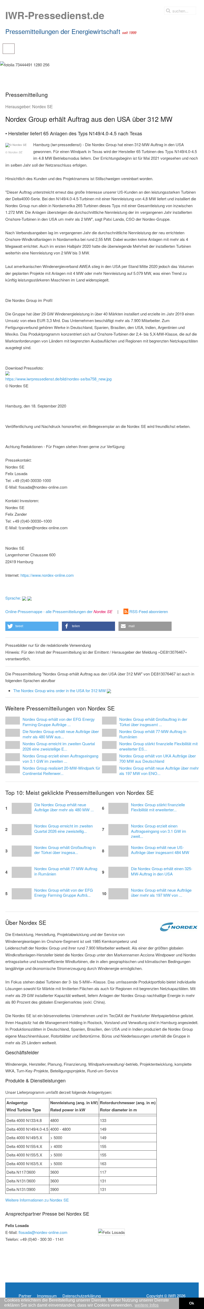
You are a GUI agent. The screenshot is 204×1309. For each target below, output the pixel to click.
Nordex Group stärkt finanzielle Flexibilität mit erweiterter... (158, 807)
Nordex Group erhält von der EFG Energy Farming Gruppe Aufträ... (63, 892)
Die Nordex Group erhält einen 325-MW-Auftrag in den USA (161, 871)
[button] (31, 626)
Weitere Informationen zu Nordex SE (37, 1200)
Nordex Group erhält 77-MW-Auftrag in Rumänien (65, 871)
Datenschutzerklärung (81, 1295)
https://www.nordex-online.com (47, 575)
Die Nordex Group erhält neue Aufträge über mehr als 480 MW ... (64, 807)
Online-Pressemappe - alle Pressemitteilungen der (58, 611)
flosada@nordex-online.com (43, 1232)
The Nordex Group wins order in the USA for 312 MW (60, 690)
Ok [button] (191, 1303)
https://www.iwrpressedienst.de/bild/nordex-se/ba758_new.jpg (58, 379)
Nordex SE (42, 106)
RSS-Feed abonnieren (148, 611)
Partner (25, 1295)
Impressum (47, 1295)
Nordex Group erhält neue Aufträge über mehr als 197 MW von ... (161, 892)
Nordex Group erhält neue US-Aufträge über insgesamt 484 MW (160, 850)
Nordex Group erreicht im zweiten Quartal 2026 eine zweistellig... (63, 828)
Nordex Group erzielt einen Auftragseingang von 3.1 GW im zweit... (158, 831)
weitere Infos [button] (147, 1305)
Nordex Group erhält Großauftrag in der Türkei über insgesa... (65, 850)
